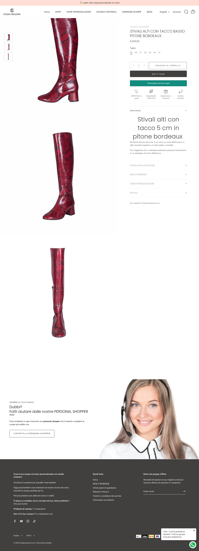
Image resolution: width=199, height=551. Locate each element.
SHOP (58, 12)
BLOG (149, 12)
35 (131, 52)
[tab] (158, 138)
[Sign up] (184, 491)
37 (140, 52)
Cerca (95, 479)
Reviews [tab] (134, 192)
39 (150, 52)
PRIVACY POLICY (101, 492)
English (163, 12)
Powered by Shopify (44, 543)
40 (154, 52)
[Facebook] (15, 521)
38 (145, 52)
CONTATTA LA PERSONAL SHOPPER (32, 433)
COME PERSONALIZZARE (79, 12)
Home (47, 12)
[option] (8, 38)
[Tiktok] (34, 521)
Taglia (133, 48)
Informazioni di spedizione (104, 487)
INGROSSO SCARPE (131, 12)
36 (136, 52)
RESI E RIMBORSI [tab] (138, 174)
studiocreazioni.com (27, 543)
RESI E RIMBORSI (101, 483)
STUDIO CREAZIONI (139, 27)
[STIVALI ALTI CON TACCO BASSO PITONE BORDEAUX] (8, 37)
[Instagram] (28, 521)
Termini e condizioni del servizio (107, 496)
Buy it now (158, 74)
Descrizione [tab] (135, 110)
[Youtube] (21, 521)
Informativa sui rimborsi (103, 500)
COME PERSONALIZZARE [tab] (142, 183)
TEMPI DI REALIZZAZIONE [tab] (142, 165)
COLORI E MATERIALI (106, 12)
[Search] (186, 12)
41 (159, 52)
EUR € (29, 536)
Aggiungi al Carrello (167, 65)
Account (177, 12)
